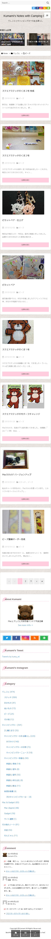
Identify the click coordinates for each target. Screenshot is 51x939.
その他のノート (10, 824)
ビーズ (21, 98)
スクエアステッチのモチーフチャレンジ (21, 414)
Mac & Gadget (10, 802)
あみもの (10, 703)
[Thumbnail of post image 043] (24, 75)
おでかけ (12, 741)
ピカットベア (8, 284)
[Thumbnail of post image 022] (24, 523)
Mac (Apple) (11, 808)
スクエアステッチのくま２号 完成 (18, 90)
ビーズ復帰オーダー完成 (13, 539)
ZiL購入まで (11, 730)
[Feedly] (48, 8)
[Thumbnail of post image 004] (16, 461)
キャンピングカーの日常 (18, 747)
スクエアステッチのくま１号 (15, 349)
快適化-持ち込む (14, 780)
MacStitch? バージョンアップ (16, 474)
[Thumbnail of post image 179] (24, 269)
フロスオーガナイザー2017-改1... (18, 913)
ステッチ (22, 482)
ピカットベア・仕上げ (12, 220)
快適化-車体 (13, 763)
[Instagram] (41, 8)
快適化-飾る (13, 786)
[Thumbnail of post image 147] (19, 333)
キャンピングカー (12, 725)
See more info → (25, 625)
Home (5, 53)
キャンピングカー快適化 (16, 758)
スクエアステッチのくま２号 (15, 155)
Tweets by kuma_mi (11, 656)
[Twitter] (33, 8)
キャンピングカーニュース (19, 752)
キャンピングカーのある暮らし (19, 736)
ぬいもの (10, 708)
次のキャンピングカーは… (18, 797)
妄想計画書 (10, 791)
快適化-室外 (12, 769)
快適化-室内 (13, 774)
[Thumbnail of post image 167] (24, 140)
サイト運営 (10, 819)
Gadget (9, 813)
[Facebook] (37, 8)
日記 (8, 830)
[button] (4, 38)
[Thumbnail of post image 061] (24, 398)
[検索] (48, 3)
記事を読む (25, 115)
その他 (9, 719)
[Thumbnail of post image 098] (24, 204)
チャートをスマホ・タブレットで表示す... (20, 871)
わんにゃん (11, 835)
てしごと (16, 53)
